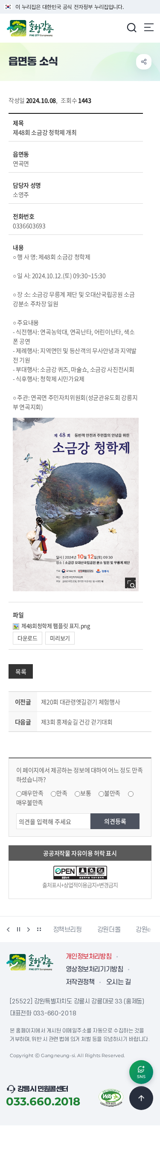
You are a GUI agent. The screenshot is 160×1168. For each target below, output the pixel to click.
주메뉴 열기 (148, 27)
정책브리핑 (67, 930)
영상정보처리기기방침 (94, 969)
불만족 (112, 793)
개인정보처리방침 (88, 956)
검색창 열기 (131, 27)
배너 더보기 (39, 929)
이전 (8, 929)
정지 (18, 929)
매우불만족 (29, 802)
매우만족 (33, 793)
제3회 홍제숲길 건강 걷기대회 (76, 721)
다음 (28, 929)
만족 (61, 793)
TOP (141, 1098)
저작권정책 (80, 982)
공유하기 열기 (143, 61)
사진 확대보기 (133, 585)
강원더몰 (109, 930)
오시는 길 (118, 982)
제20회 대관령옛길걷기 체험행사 (80, 701)
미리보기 (60, 638)
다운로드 (27, 638)
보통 (85, 793)
